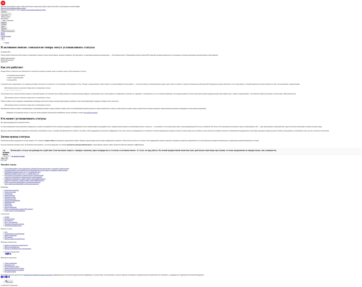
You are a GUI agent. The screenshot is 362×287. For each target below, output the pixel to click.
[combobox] (9, 281)
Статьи (7, 42)
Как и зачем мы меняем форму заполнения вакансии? (22, 184)
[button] (3, 33)
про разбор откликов (90, 112)
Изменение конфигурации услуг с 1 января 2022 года (22, 174)
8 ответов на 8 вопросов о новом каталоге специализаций (23, 177)
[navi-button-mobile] (3, 38)
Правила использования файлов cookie (33, 10)
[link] (4, 28)
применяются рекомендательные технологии (38, 275)
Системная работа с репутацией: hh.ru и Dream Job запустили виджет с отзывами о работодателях (36, 170)
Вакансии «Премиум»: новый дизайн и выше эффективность (24, 180)
